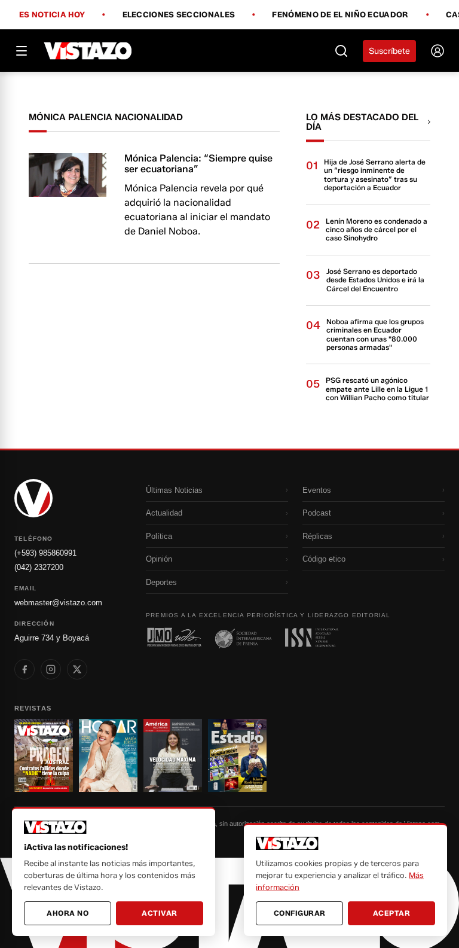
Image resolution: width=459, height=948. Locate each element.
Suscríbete (389, 51)
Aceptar (392, 913)
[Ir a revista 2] (108, 755)
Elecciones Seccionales (179, 15)
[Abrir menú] (21, 51)
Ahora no (67, 913)
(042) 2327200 (38, 567)
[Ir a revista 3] (172, 755)
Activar (160, 913)
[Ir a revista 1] (43, 755)
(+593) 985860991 (45, 552)
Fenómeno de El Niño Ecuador (340, 15)
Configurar (300, 913)
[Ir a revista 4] (237, 755)
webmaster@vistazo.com (58, 602)
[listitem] (24, 669)
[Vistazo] (88, 50)
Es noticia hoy (52, 15)
